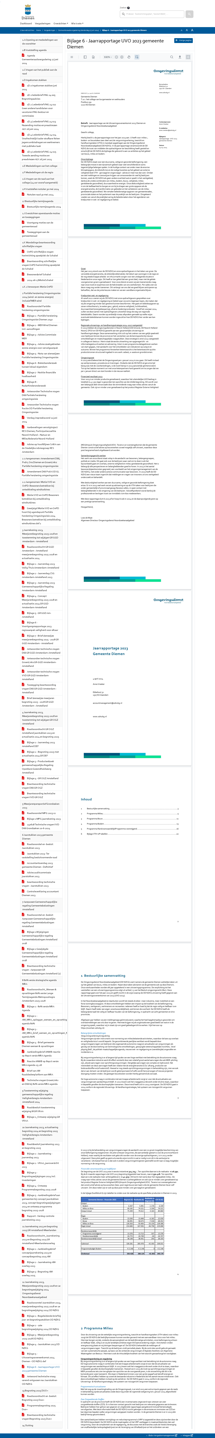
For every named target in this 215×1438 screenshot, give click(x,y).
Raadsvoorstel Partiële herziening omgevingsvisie (36, 308)
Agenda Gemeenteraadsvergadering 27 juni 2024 (40, 60)
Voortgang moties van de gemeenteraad (37, 225)
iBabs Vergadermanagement (161, 1436)
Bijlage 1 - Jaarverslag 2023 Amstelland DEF (38, 744)
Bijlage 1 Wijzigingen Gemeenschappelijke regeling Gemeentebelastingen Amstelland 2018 (39, 938)
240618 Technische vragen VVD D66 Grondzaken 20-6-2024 (40, 826)
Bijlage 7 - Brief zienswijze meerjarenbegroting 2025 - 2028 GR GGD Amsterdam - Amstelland (40, 640)
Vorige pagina (185, 40)
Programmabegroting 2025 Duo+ (39, 1407)
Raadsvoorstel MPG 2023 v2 (41, 813)
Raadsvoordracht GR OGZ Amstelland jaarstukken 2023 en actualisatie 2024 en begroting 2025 (40, 733)
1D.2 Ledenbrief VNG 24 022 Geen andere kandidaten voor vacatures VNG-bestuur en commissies (39, 110)
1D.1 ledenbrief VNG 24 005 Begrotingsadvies (38, 97)
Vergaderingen (42, 23)
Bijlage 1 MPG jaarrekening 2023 (44, 819)
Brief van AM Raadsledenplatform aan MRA (37, 1073)
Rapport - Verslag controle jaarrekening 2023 (38, 1218)
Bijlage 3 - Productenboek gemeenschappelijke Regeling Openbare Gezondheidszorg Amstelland (38, 767)
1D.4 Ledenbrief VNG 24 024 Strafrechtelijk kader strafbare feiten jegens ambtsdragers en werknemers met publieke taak (41, 140)
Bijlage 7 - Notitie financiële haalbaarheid (39, 374)
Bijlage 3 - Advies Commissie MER (39, 337)
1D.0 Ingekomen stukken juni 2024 (39, 87)
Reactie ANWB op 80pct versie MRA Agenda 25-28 (40, 1063)
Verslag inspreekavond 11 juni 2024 (39, 420)
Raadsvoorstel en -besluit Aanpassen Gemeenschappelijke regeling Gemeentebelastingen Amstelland (38, 921)
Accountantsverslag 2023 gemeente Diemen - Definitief (37, 865)
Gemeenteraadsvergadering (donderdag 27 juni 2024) (78, 30)
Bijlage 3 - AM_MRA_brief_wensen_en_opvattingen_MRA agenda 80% (42, 1033)
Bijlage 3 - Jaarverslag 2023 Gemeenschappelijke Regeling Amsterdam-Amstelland (38, 587)
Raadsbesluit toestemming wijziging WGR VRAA (38, 1109)
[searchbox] (152, 14)
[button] (189, 14)
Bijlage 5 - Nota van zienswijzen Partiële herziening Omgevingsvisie (41, 355)
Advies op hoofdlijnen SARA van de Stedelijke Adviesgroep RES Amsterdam (41, 448)
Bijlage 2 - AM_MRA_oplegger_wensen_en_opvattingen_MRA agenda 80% (42, 1020)
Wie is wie (76, 23)
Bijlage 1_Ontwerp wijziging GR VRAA (41, 1119)
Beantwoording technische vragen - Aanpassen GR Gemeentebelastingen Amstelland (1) (41, 970)
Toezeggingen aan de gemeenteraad (35, 234)
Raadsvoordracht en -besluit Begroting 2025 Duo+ (39, 1398)
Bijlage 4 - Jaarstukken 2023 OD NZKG (41, 1346)
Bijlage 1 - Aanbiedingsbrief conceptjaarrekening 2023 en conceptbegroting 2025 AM (39, 1253)
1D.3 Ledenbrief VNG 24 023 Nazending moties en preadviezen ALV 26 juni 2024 (39, 125)
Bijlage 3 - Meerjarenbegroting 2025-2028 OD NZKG (40, 1337)
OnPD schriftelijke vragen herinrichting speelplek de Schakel (40, 254)
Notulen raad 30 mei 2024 (40, 194)
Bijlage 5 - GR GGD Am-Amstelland (36, 615)
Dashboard (26, 23)
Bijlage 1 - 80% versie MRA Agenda (38, 1008)
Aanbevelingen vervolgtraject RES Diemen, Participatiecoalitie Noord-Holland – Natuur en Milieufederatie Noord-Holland (40, 433)
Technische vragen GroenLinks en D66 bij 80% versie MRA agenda (40, 1082)
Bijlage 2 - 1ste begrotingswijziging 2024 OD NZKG (40, 1327)
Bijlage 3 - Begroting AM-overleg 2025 (37, 1274)
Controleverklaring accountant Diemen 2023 (40, 893)
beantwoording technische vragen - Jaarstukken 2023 (38, 884)
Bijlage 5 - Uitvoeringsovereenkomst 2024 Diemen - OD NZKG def (38, 1358)
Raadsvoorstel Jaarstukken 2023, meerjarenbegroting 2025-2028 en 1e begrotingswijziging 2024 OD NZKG (41, 1307)
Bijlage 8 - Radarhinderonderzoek (34, 384)
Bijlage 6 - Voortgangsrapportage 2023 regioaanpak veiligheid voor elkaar (40, 626)
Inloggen (186, 1436)
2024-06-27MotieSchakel (40, 280)
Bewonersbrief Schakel (39, 274)
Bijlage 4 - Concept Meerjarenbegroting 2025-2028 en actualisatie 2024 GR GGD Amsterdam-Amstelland (39, 602)
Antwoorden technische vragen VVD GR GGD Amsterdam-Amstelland (40, 676)
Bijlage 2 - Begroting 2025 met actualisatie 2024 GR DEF (40, 754)
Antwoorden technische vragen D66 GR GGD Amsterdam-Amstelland (41, 651)
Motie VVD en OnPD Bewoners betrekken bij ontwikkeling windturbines (40, 499)
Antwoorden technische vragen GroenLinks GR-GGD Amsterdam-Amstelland (40, 662)
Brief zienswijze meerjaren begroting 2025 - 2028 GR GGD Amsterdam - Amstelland (38, 702)
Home (38, 30)
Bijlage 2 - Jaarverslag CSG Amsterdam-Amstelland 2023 (38, 575)
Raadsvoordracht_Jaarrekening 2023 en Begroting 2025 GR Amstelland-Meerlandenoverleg (41, 1240)
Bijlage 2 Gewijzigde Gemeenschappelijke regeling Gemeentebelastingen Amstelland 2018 (39, 955)
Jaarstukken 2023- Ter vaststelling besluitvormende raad (39, 856)
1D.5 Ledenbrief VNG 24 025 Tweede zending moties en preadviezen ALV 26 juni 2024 (39, 156)
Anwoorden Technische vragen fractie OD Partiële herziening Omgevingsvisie (40, 408)
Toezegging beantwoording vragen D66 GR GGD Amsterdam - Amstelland (39, 689)
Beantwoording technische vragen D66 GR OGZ (38, 786)
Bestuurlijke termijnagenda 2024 (44, 207)
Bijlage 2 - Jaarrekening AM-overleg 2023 (39, 1264)
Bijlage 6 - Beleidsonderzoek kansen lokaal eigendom (39, 365)
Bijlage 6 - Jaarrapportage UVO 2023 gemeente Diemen (41, 1369)
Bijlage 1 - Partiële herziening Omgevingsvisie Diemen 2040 (39, 318)
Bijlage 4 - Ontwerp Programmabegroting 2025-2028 (39, 1188)
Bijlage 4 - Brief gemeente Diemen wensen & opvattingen (38, 1044)
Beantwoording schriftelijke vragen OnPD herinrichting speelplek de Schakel (41, 265)
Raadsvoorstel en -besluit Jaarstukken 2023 (37, 846)
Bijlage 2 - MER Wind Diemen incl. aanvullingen (39, 327)
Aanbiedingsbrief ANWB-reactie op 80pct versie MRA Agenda (41, 1054)
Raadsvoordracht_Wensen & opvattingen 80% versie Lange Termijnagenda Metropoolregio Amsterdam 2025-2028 (39, 995)
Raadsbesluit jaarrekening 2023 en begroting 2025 (40, 1146)
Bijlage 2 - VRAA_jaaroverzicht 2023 (40, 1165)
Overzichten (60, 23)
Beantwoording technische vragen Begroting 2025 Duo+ (38, 1417)
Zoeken (123, 8)
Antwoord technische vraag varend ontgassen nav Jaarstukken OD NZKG (39, 1380)
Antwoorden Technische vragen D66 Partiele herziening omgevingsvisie (40, 395)
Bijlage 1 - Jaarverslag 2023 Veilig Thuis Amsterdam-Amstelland (40, 566)
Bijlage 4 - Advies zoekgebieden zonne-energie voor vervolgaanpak (41, 346)
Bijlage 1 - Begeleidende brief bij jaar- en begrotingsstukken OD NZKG (41, 1318)
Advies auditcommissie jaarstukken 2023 (36, 874)
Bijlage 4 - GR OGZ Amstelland (43, 778)
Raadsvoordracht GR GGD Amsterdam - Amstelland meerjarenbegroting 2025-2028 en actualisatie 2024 (39, 553)
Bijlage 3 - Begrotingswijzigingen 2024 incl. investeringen (39, 1176)
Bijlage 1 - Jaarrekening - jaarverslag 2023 (37, 1156)
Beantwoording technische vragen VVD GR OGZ (38, 795)
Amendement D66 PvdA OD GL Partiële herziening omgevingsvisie (40, 473)
